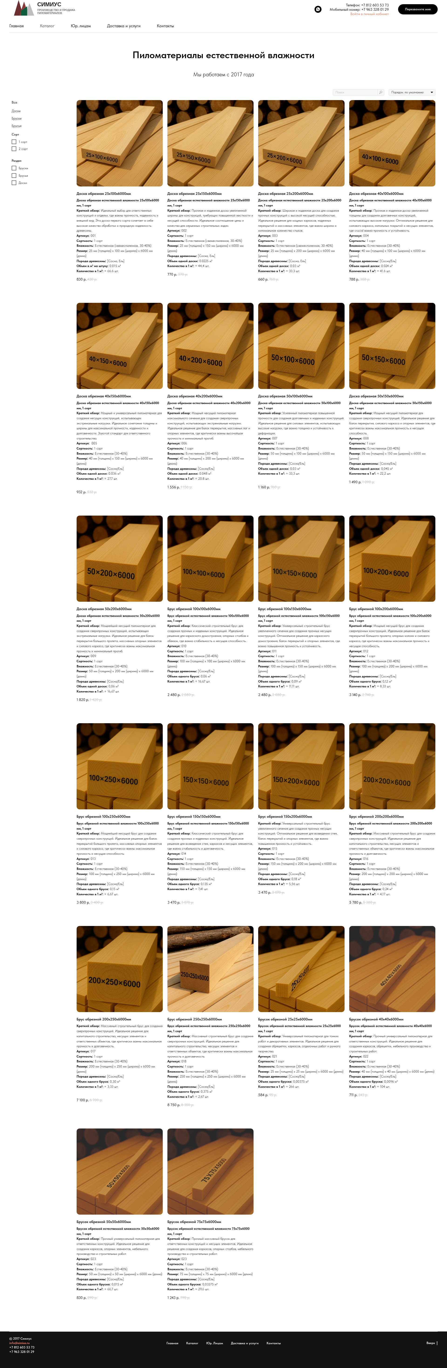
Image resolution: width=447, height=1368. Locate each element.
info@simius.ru (19, 1343)
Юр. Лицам (214, 1343)
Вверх (431, 1343)
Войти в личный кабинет (369, 14)
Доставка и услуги (124, 25)
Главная (16, 25)
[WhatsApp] (318, 9)
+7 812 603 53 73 (375, 5)
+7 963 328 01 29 (375, 9)
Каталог (47, 25)
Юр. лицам (81, 25)
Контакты (165, 25)
